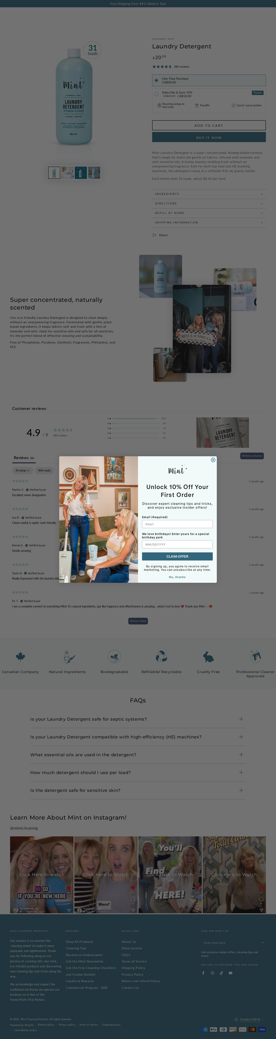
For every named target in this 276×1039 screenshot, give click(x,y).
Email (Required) (155, 517)
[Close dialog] (213, 460)
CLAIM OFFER (177, 556)
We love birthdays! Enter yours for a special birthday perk (175, 535)
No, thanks (177, 577)
